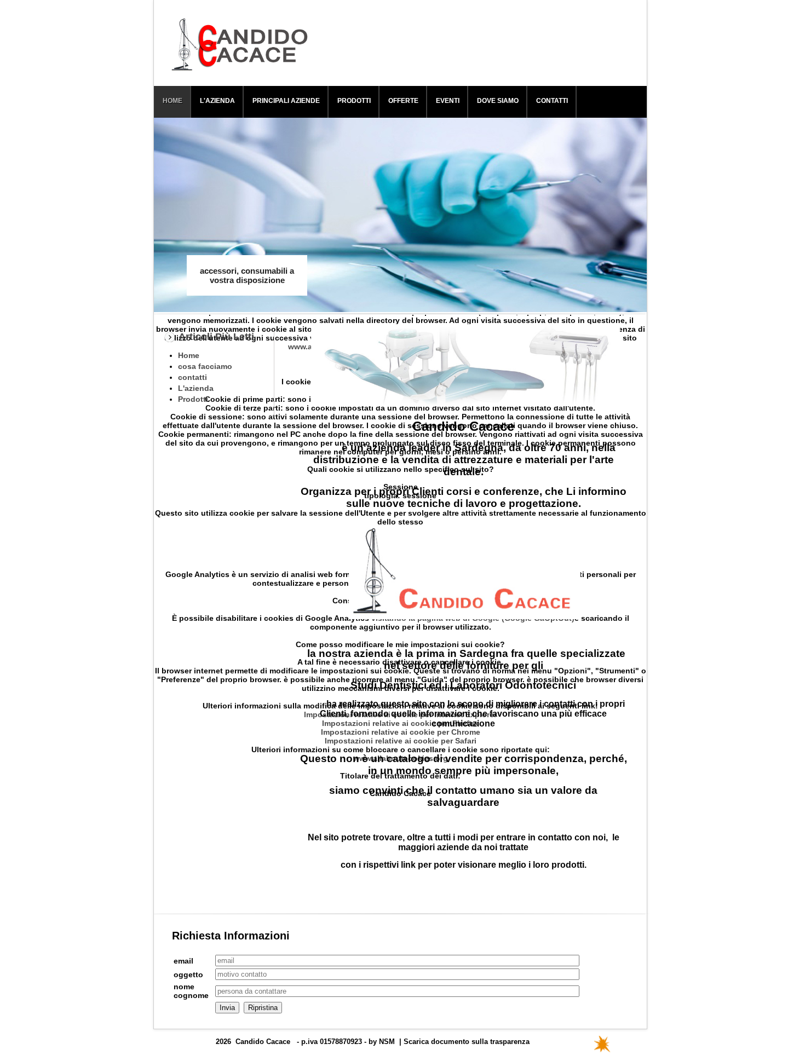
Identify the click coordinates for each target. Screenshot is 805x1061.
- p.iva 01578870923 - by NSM (346, 1041)
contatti (192, 377)
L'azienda (196, 388)
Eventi (447, 101)
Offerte (403, 101)
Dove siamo (498, 101)
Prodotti (354, 101)
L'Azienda (217, 101)
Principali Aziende (286, 101)
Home (172, 101)
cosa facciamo (205, 366)
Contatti (552, 101)
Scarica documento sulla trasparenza (467, 1041)
